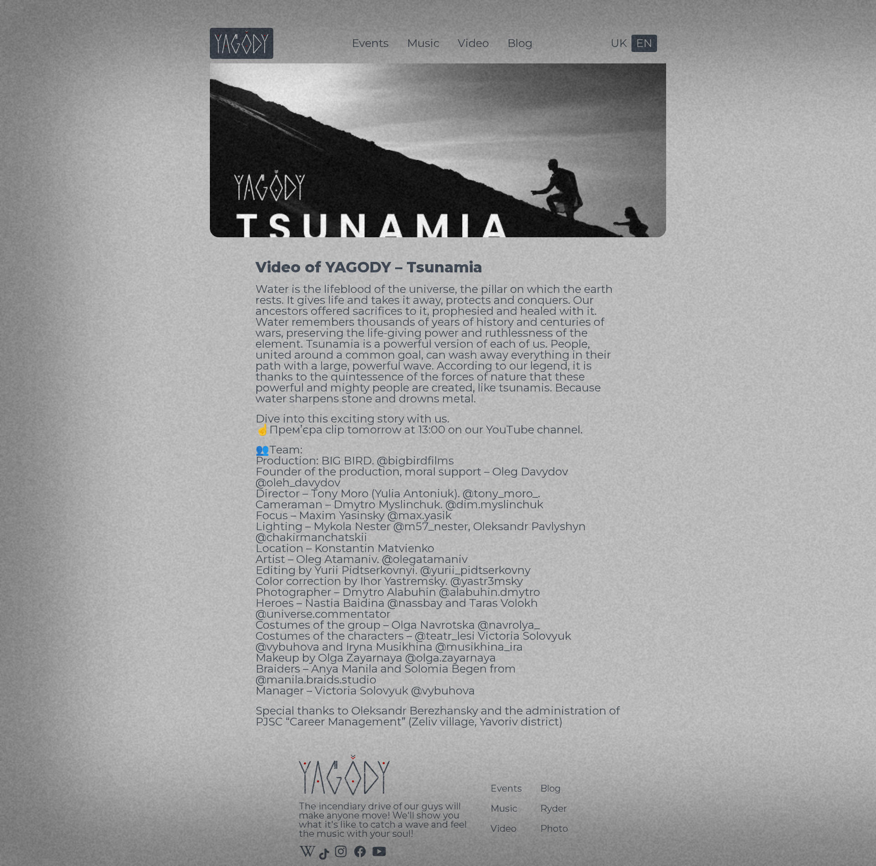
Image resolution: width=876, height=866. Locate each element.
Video (473, 43)
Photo (554, 828)
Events (370, 43)
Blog (519, 43)
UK (618, 43)
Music (423, 43)
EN (644, 43)
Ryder (553, 808)
